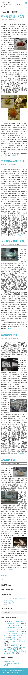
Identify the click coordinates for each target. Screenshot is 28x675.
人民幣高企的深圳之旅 (12, 241)
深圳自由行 (13, 19)
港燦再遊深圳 (8, 460)
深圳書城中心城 (9, 334)
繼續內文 (15, 155)
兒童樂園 (14, 645)
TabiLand (6, 2)
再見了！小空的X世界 (18, 641)
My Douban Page (9, 661)
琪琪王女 (6, 665)
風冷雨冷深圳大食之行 (12, 16)
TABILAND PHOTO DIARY (11, 663)
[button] (25, 2)
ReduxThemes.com (12, 672)
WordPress (11, 670)
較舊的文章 (4, 575)
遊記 (10, 19)
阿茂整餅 (10, 604)
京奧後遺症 (11, 602)
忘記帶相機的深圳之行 (12, 161)
